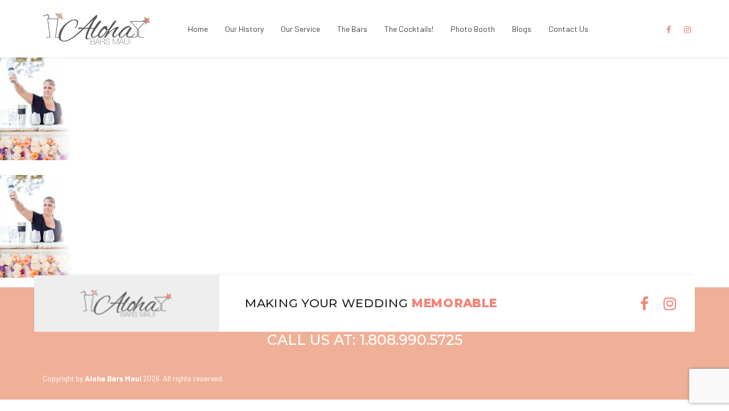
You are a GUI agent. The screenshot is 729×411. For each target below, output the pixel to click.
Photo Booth (472, 29)
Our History (244, 29)
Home (198, 29)
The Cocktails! (408, 29)
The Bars (352, 29)
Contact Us (568, 29)
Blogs (521, 29)
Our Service (300, 29)
